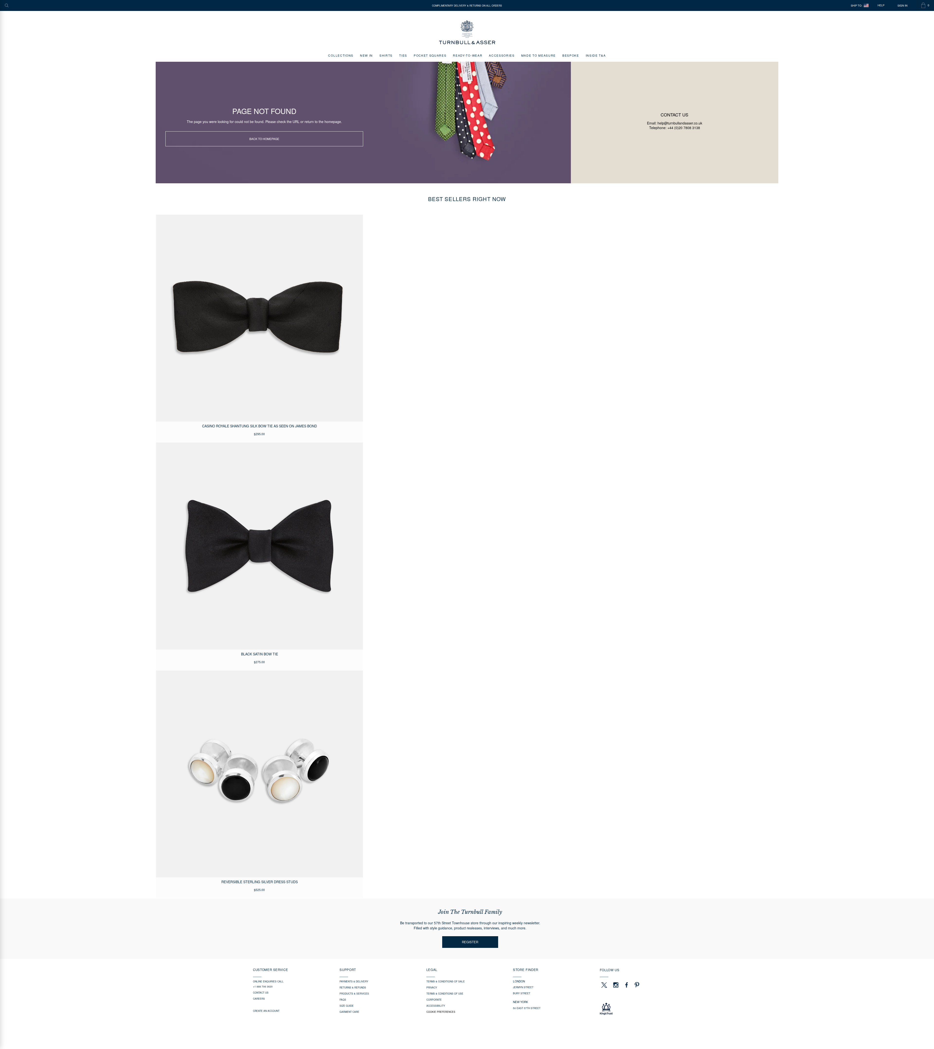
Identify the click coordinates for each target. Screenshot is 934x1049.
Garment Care (349, 1012)
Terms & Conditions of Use (444, 993)
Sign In (902, 5)
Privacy (431, 987)
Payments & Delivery (354, 981)
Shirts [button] (386, 55)
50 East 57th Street (526, 1008)
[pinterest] (636, 985)
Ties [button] (403, 55)
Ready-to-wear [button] (467, 55)
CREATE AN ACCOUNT (266, 1011)
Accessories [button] (501, 55)
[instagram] (616, 985)
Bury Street (521, 993)
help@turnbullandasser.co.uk (679, 123)
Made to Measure (538, 55)
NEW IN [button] (366, 55)
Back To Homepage (264, 139)
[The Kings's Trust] (640, 1009)
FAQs (343, 999)
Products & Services (354, 993)
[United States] (866, 5)
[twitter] (604, 985)
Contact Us (261, 992)
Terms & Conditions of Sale (445, 981)
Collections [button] (340, 55)
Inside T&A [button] (596, 55)
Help (881, 5)
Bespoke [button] (570, 55)
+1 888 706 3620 (263, 986)
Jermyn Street (523, 987)
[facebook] (626, 985)
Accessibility (435, 1005)
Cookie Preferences (440, 1012)
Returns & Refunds (353, 987)
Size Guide (347, 1005)
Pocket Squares (430, 55)
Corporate (434, 999)
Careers (259, 998)
